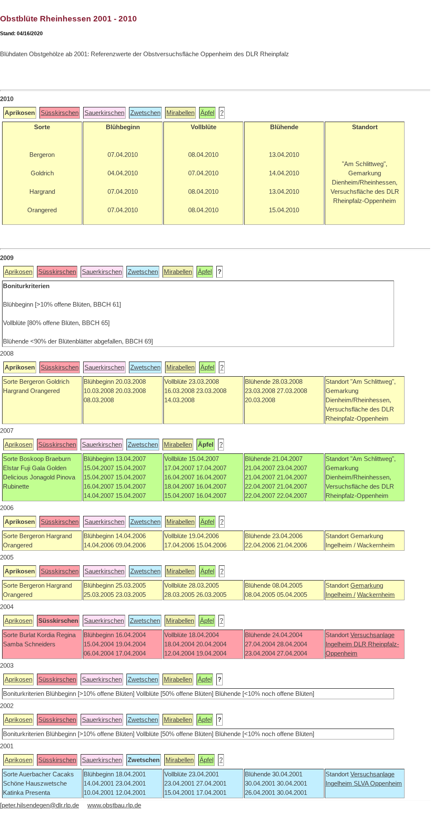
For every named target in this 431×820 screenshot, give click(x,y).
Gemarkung (366, 585)
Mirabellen (180, 112)
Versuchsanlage (372, 635)
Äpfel (207, 112)
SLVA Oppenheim (378, 783)
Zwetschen (145, 112)
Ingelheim (340, 644)
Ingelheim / (340, 594)
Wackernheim (376, 594)
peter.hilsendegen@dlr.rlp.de (40, 805)
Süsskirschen (60, 112)
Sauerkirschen (104, 112)
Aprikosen (18, 271)
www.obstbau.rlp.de (114, 805)
